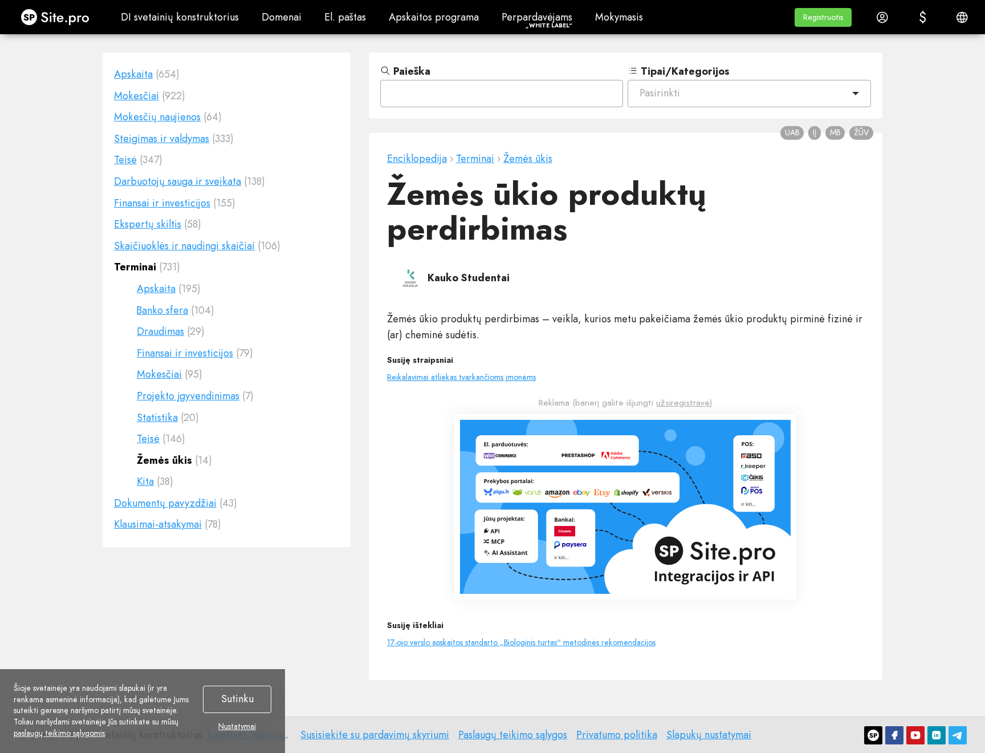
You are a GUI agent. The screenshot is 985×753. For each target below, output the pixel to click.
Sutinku (237, 698)
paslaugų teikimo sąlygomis (59, 733)
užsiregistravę (683, 402)
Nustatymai (237, 726)
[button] (823, 17)
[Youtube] (915, 735)
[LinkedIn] (936, 735)
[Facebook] (894, 735)
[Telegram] (958, 735)
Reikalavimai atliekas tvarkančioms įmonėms (461, 377)
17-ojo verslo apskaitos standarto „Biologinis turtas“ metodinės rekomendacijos (521, 642)
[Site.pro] (873, 735)
